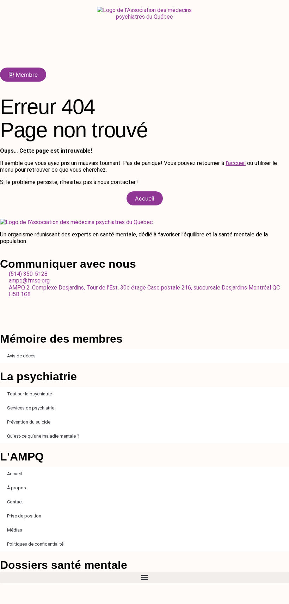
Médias (14, 530)
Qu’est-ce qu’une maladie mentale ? (43, 436)
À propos (16, 487)
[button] (144, 577)
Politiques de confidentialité (35, 544)
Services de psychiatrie (30, 408)
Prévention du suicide (28, 422)
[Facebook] (144, 301)
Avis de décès (21, 355)
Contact (15, 501)
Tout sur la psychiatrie (29, 393)
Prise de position (24, 516)
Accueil (14, 473)
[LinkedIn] (144, 314)
